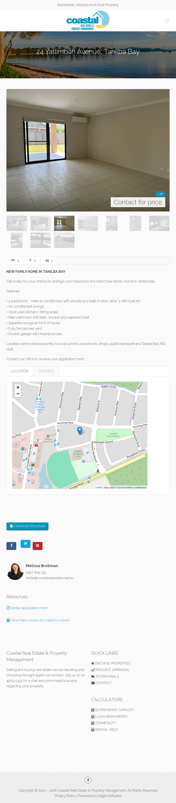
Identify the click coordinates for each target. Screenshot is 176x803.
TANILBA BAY (88, 60)
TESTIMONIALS (107, 676)
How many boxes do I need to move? (40, 620)
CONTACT (46, 371)
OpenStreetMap (125, 487)
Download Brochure (29, 526)
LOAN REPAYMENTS (111, 717)
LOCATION (19, 371)
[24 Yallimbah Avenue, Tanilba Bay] (88, 150)
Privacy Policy (65, 796)
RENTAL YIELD (106, 730)
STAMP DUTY (105, 723)
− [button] (18, 393)
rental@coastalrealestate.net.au (49, 578)
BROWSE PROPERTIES (112, 663)
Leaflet (98, 487)
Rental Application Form (29, 608)
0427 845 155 (36, 572)
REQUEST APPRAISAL (112, 670)
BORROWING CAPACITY (114, 710)
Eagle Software (109, 796)
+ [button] (18, 387)
